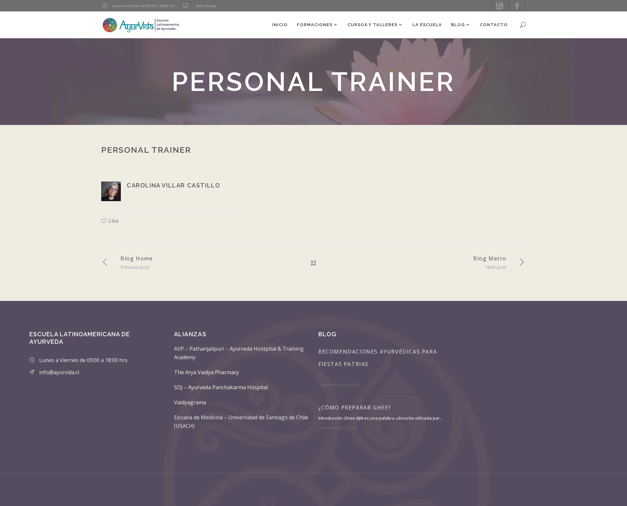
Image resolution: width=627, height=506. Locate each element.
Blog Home (137, 258)
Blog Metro (489, 258)
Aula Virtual (206, 5)
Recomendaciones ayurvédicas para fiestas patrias (377, 358)
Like (113, 220)
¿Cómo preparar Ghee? (354, 407)
